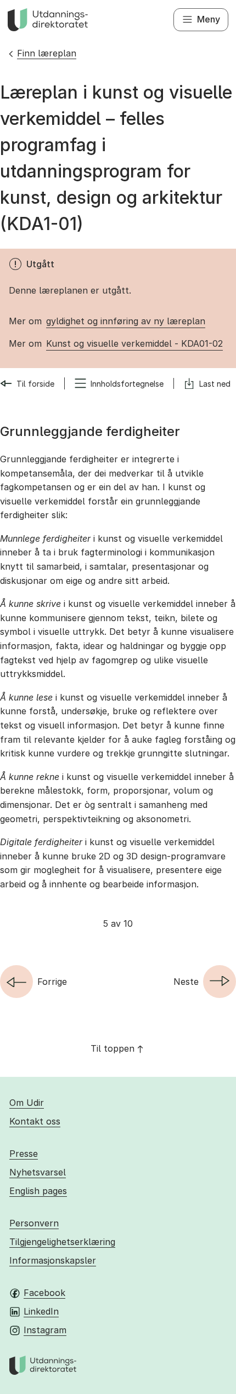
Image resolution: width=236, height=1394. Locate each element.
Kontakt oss (34, 1121)
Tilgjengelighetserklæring (62, 1241)
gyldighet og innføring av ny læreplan (125, 320)
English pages (38, 1190)
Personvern (34, 1223)
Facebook (44, 1292)
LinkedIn (41, 1311)
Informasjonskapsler (52, 1260)
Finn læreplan (46, 53)
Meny (208, 19)
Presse (23, 1153)
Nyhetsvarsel (37, 1172)
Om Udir (26, 1102)
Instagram (45, 1329)
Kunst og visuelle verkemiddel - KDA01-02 (134, 343)
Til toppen (112, 1048)
